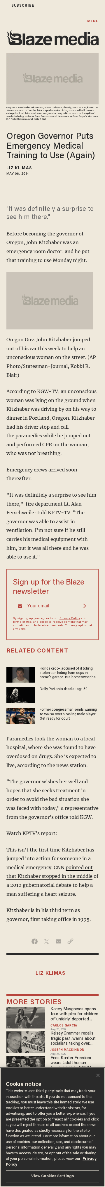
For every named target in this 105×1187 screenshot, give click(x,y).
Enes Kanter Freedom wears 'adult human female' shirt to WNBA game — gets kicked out (72, 1063)
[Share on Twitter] (46, 941)
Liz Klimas (19, 168)
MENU (93, 21)
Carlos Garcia (63, 1025)
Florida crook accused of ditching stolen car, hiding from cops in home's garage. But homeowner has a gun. (68, 673)
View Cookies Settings (52, 1176)
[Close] (98, 1075)
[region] (52, 1127)
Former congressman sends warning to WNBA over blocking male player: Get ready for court (68, 714)
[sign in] (4, 5)
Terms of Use (22, 622)
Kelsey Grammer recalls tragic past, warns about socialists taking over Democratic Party (73, 1038)
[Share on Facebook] (35, 941)
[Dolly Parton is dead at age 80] (20, 694)
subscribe (22, 6)
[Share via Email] (58, 941)
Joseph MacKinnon (67, 1050)
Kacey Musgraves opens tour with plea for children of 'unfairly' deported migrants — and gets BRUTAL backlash (74, 1014)
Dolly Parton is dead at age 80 (64, 689)
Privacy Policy (70, 618)
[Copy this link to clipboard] (70, 941)
